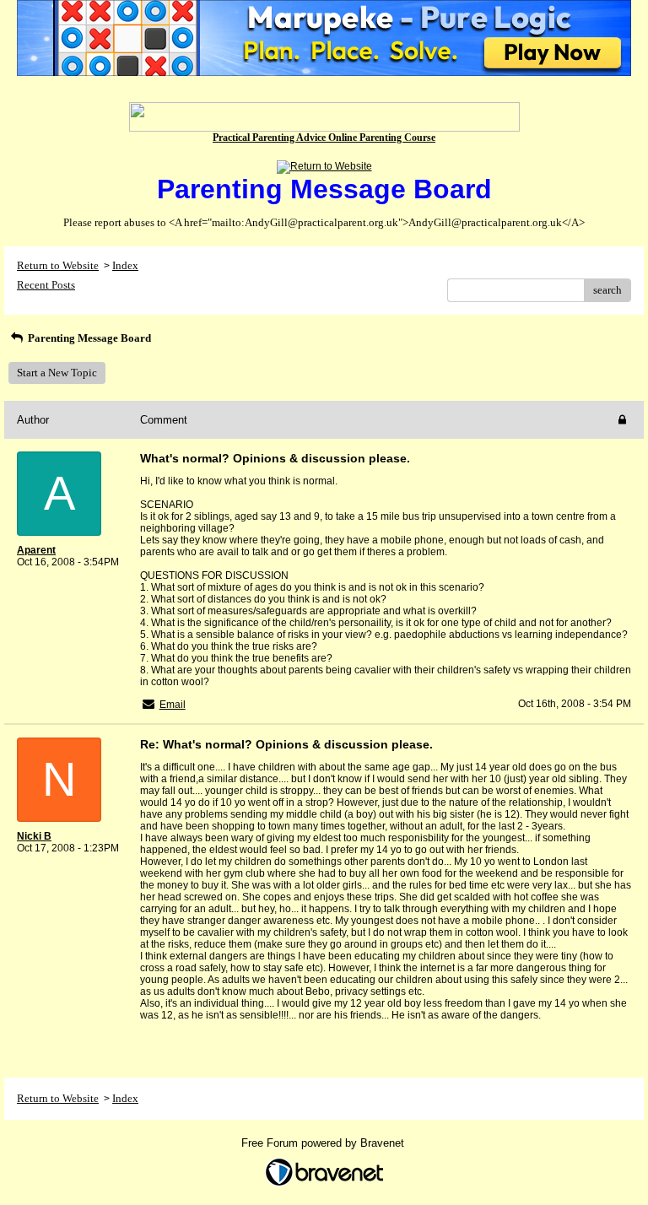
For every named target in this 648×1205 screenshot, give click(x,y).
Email (172, 705)
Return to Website (58, 265)
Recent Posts (46, 284)
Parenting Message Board (88, 338)
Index (125, 265)
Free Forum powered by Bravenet (324, 1143)
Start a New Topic (57, 372)
